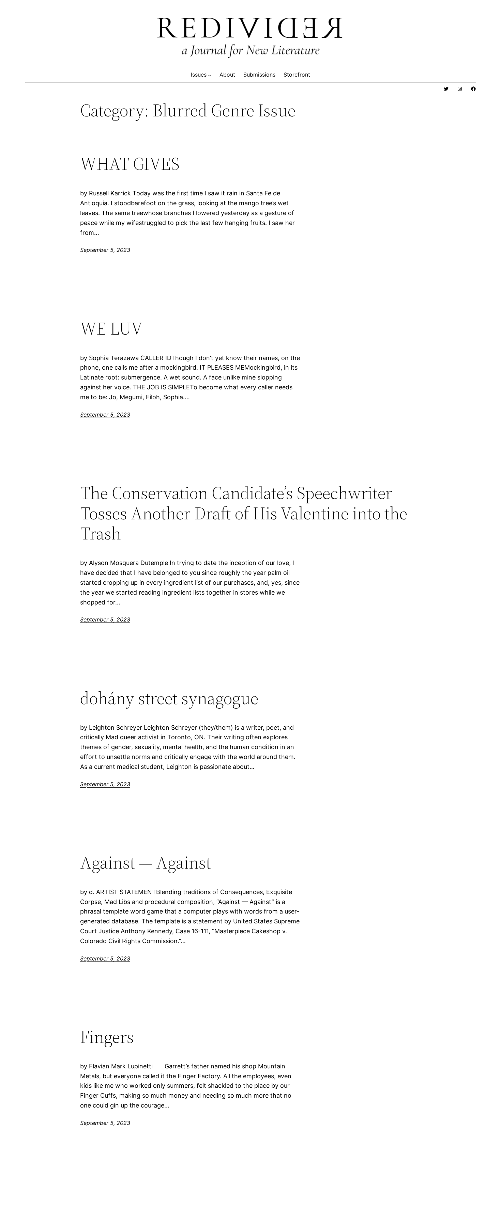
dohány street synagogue (169, 698)
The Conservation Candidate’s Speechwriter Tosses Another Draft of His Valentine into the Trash (243, 513)
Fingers (107, 1037)
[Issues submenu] (209, 75)
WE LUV (111, 328)
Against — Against (145, 862)
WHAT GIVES (130, 164)
